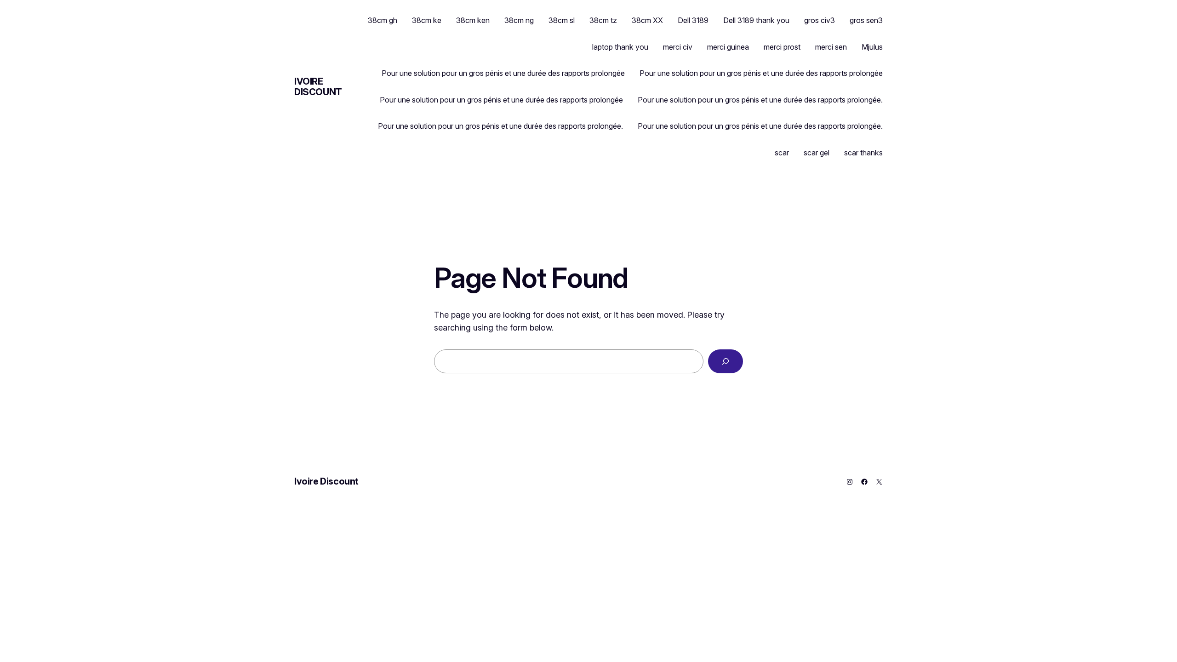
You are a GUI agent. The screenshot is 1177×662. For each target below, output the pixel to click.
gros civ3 (819, 20)
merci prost (782, 46)
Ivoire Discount (318, 86)
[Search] (725, 361)
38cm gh (382, 20)
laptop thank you (620, 46)
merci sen (831, 46)
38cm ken (473, 20)
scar (782, 152)
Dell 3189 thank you (756, 20)
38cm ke (426, 20)
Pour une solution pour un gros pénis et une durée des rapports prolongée (503, 73)
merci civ (677, 46)
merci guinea (728, 46)
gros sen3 (866, 20)
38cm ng (519, 20)
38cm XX (647, 20)
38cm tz (603, 20)
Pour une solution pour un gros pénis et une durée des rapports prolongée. (760, 99)
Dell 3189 (693, 20)
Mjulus (872, 46)
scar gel (816, 152)
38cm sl (562, 20)
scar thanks (863, 152)
